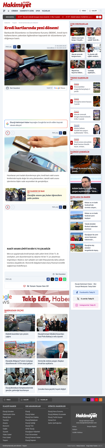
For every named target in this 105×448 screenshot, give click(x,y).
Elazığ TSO (29, 426)
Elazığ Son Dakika (32, 417)
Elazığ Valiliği (30, 423)
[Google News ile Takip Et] (59, 88)
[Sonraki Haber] (100, 17)
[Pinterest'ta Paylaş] (60, 279)
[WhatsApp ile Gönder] (64, 279)
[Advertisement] (36, 105)
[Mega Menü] (4, 11)
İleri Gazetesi (15, 88)
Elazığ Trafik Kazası (55, 417)
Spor (38, 11)
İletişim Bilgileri (91, 426)
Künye (74, 426)
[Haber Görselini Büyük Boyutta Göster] (35, 67)
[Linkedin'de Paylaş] (56, 279)
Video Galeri (7, 435)
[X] (88, 399)
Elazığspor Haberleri (32, 432)
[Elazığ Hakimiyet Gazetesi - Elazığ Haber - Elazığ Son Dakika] (86, 416)
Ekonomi (6, 426)
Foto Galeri (7, 437)
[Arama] (101, 10)
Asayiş (5, 423)
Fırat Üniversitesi (31, 435)
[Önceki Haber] (97, 17)
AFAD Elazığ (29, 429)
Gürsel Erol (52, 420)
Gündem (14, 11)
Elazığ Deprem (30, 440)
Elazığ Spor (7, 417)
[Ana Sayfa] (8, 10)
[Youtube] (96, 399)
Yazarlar (46, 11)
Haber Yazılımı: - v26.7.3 (84, 446)
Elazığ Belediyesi (31, 420)
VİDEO (84, 11)
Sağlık (5, 429)
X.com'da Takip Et (87, 299)
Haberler (7, 23)
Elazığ (27, 411)
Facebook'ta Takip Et (87, 292)
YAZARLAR (43, 400)
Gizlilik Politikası (77, 432)
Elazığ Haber (30, 414)
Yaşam (14, 23)
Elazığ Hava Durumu (55, 411)
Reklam (74, 429)
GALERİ (94, 11)
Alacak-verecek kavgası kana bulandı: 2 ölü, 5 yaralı (39, 17)
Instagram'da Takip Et (87, 305)
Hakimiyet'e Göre (27, 11)
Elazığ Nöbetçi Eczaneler (57, 414)
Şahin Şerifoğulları (55, 423)
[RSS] (100, 399)
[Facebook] (84, 399)
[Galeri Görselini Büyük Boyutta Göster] (35, 154)
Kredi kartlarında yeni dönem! (28, 23)
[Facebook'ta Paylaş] (14, 46)
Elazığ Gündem (8, 411)
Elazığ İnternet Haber (32, 437)
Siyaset (5, 432)
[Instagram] (92, 399)
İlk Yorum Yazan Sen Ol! (38, 286)
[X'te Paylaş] (19, 46)
